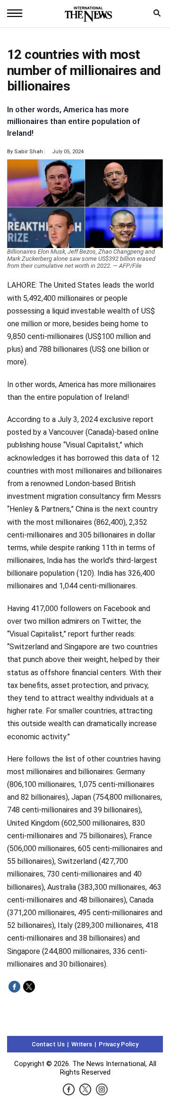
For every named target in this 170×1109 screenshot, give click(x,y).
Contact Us (48, 1044)
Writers (81, 1044)
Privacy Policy (118, 1044)
